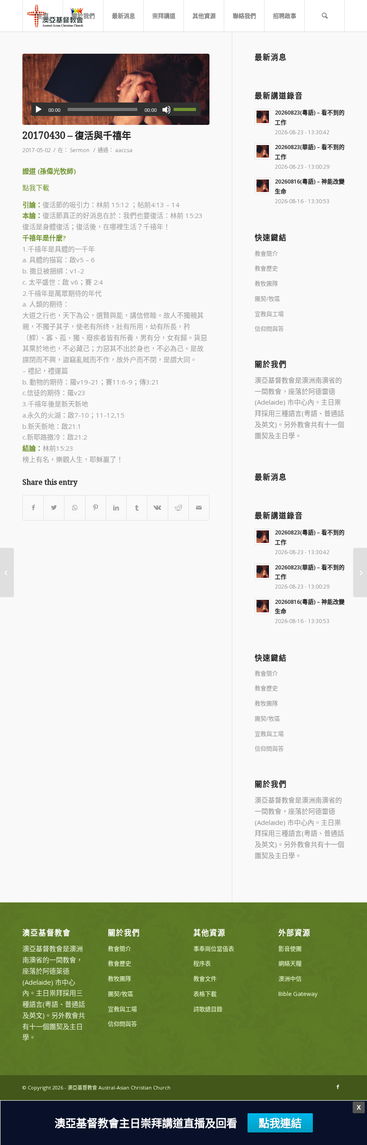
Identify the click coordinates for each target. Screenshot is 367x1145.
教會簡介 (266, 253)
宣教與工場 (269, 314)
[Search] (324, 15)
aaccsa (123, 150)
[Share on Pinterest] (95, 508)
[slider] (187, 109)
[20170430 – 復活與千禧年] (115, 89)
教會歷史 (266, 268)
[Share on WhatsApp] (74, 508)
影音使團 (290, 948)
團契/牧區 (267, 299)
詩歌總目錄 (207, 1009)
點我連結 (280, 1122)
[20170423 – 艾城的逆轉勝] (7, 572)
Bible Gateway (298, 994)
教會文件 (205, 978)
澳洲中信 (290, 978)
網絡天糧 (290, 963)
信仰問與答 (269, 329)
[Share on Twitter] (54, 508)
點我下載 (35, 187)
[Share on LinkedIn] (116, 508)
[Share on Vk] (157, 508)
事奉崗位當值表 (213, 948)
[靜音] (166, 109)
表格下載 (205, 994)
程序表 (202, 963)
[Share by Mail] (199, 508)
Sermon (80, 150)
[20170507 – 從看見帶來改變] (360, 572)
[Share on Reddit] (178, 508)
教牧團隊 (266, 283)
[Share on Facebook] (33, 508)
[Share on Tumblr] (137, 508)
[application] (116, 109)
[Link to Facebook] (338, 1087)
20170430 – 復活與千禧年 (76, 135)
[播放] (38, 109)
